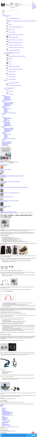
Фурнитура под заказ (7, 108)
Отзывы (5, 137)
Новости (3, 106)
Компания (2, 404)
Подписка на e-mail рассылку (13, 161)
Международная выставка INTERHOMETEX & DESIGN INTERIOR (11, 175)
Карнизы (5, 80)
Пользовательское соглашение (7, 413)
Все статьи (2, 188)
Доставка (3, 100)
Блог (3, 101)
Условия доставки (7, 98)
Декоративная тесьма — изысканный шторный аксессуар (9, 192)
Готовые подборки (7, 131)
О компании (4, 107)
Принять (33, 435)
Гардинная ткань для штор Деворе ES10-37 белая (8, 211)
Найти (3, 11)
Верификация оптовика (8, 125)
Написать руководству (6, 411)
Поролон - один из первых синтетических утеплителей (9, 200)
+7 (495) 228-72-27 (3, 426)
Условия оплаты (7, 97)
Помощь (1, 405)
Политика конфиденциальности (7, 412)
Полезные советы (5, 422)
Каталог (3, 14)
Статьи (3, 423)
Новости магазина (4, 161)
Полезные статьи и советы (8, 103)
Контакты (4, 113)
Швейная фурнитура (7, 53)
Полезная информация (6, 421)
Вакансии (5, 136)
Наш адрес (17, 3)
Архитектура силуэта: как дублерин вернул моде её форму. (10, 181)
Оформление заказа (7, 96)
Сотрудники (6, 110)
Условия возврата (7, 124)
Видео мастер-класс (5, 424)
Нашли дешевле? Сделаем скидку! (6, 169)
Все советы (2, 177)
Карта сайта (4, 419)
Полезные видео (7, 130)
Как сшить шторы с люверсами (5, 206)
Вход (3, 114)
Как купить (4, 95)
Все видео (2, 202)
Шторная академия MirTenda (9, 102)
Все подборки (2, 183)
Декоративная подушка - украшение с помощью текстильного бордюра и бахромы (14, 187)
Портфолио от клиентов (8, 104)
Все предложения (3, 165)
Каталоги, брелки (7, 88)
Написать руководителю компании (10, 112)
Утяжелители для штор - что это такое (6, 196)
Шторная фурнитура (7, 15)
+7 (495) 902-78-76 (34, 7)
